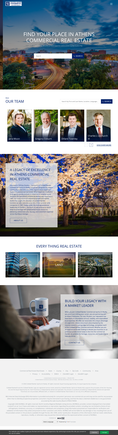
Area (96, 371)
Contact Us (74, 342)
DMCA (56, 374)
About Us (18, 220)
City (67, 371)
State (50, 371)
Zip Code (75, 371)
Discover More (104, 145)
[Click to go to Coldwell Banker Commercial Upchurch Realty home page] (14, 4)
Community (87, 371)
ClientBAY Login (68, 374)
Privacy (34, 374)
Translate (73, 422)
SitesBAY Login (83, 374)
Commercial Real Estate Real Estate (32, 371)
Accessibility (46, 374)
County (58, 371)
